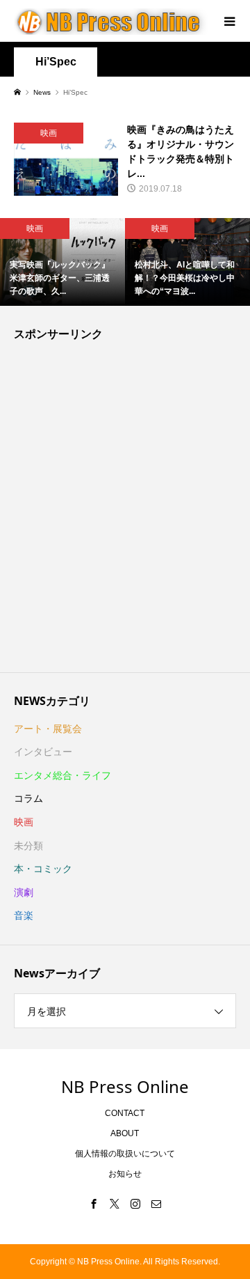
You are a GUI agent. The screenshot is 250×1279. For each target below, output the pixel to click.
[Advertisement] (125, 510)
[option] (62, 262)
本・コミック (43, 868)
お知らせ (125, 1174)
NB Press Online (125, 1086)
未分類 (28, 845)
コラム (28, 798)
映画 (23, 822)
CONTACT (124, 1113)
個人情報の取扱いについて (125, 1153)
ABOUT (124, 1133)
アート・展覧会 (48, 728)
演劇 (23, 892)
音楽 (23, 915)
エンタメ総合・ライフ (62, 775)
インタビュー (43, 751)
